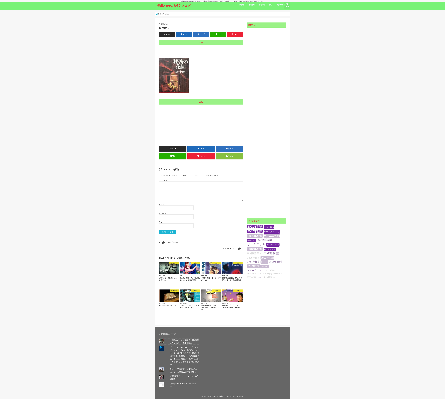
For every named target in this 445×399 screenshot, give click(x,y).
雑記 (270, 5)
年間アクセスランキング (272, 232)
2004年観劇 (272, 236)
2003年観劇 (268, 253)
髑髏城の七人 (251, 240)
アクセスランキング (273, 245)
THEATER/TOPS (254, 274)
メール (162, 213)
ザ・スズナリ (256, 244)
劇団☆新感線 (269, 249)
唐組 (277, 253)
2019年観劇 (270, 270)
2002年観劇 (255, 231)
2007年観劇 (264, 239)
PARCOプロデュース (256, 270)
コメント (163, 180)
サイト (161, 222)
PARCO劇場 (267, 274)
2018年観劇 (255, 249)
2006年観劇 (253, 257)
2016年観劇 (275, 261)
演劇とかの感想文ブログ (174, 5)
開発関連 (262, 5)
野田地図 (260, 277)
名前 (161, 204)
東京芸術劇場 (269, 277)
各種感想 (252, 5)
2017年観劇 (253, 266)
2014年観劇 (253, 261)
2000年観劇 (267, 257)
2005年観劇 (255, 236)
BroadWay (277, 274)
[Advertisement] (201, 50)
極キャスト (264, 262)
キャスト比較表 (269, 227)
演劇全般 (241, 5)
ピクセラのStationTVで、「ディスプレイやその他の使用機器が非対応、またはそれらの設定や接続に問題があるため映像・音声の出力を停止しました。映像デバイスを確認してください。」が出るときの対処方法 (185, 356)
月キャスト (265, 266)
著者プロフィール (282, 5)
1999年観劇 (252, 277)
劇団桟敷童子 (254, 253)
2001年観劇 (255, 226)
